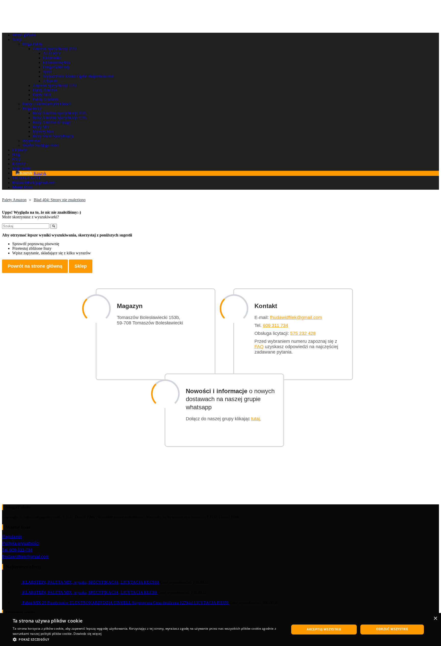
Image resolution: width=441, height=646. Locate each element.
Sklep (81, 266)
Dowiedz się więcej (88, 633)
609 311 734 (275, 325)
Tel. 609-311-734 (17, 550)
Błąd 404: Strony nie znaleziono (59, 200)
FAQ (259, 346)
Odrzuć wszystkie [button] (392, 629)
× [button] (435, 618)
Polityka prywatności (20, 543)
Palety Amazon (14, 200)
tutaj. (256, 418)
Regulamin (12, 537)
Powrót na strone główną (35, 266)
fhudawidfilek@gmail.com (296, 317)
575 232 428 (303, 333)
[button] (147, 639)
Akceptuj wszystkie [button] (324, 629)
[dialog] (220, 629)
